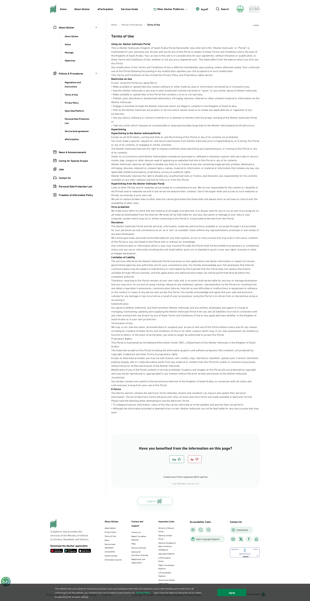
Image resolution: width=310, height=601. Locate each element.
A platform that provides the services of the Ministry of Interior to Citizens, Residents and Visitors (69, 535)
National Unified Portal (165, 536)
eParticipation (105, 8)
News (107, 540)
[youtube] (233, 539)
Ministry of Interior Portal (166, 529)
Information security (113, 559)
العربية (204, 9)
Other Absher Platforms (170, 9)
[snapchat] (256, 539)
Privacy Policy (110, 532)
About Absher (82, 8)
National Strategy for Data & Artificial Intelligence (167, 546)
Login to (151, 501)
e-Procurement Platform (164, 574)
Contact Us (136, 532)
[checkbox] (176, 459)
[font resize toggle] (201, 530)
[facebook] (249, 539)
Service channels (138, 547)
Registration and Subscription (138, 560)
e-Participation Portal (164, 559)
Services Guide (129, 8)
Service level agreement (110, 545)
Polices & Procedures (131, 24)
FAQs (133, 543)
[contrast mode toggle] (193, 530)
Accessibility (110, 551)
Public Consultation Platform (166, 566)
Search (225, 9)
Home (63, 8)
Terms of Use (110, 536)
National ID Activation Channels (139, 553)
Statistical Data (111, 555)
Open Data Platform (166, 553)
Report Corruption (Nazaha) (138, 537)
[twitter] (241, 539)
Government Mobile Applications (166, 581)
